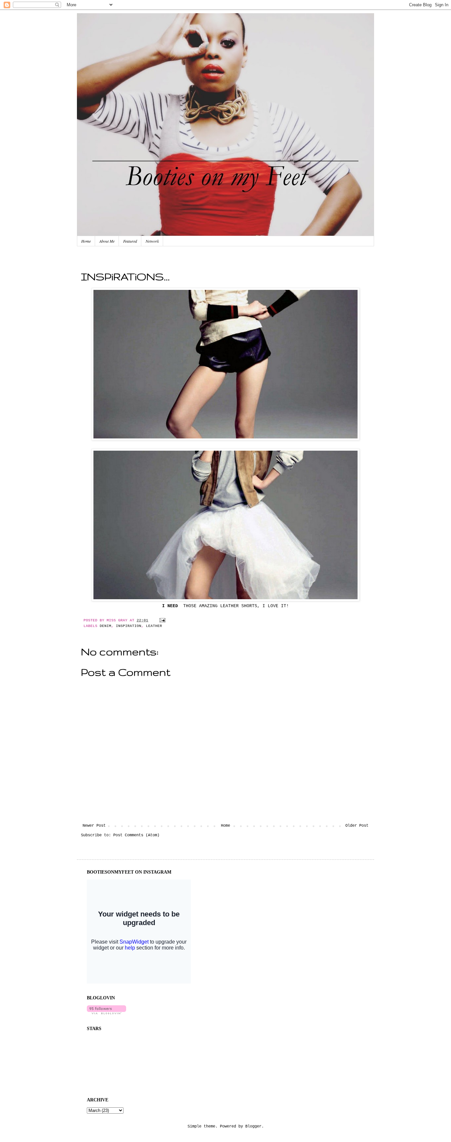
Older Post (356, 825)
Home (86, 241)
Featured (130, 241)
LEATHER (154, 626)
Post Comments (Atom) (136, 835)
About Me (107, 241)
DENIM (105, 626)
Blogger (253, 1126)
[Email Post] (161, 620)
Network (152, 241)
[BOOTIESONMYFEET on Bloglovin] (106, 1013)
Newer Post (94, 825)
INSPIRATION (128, 626)
